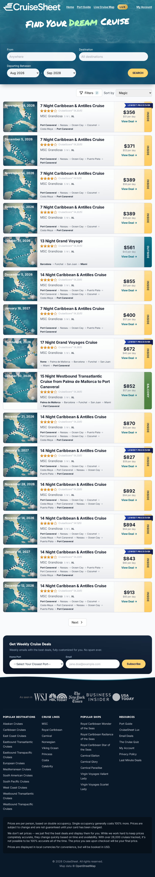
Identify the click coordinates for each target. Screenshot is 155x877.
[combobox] (41, 56)
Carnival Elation (90, 755)
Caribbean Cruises (14, 729)
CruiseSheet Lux (129, 729)
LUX (123, 7)
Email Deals (126, 735)
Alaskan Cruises (13, 723)
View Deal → (129, 121)
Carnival (47, 735)
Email (69, 656)
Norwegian (48, 741)
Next (75, 622)
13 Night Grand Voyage (61, 241)
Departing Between (19, 65)
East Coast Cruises (14, 735)
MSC (45, 723)
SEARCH (138, 72)
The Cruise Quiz (129, 741)
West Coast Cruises (15, 787)
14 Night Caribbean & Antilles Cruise (73, 275)
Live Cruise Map (104, 7)
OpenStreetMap (86, 866)
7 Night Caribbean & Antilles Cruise (72, 106)
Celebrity (47, 766)
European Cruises (14, 763)
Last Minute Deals (130, 760)
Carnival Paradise (91, 767)
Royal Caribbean (52, 729)
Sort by (109, 93)
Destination (86, 49)
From (10, 49)
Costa (45, 760)
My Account (144, 7)
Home (70, 7)
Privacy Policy (128, 754)
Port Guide (84, 7)
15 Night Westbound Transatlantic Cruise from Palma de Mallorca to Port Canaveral (75, 381)
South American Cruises (18, 775)
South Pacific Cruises (16, 781)
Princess (47, 754)
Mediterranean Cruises (17, 769)
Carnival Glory (89, 761)
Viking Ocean (50, 748)
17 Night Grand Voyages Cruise (68, 342)
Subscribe (134, 663)
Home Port (15, 656)
